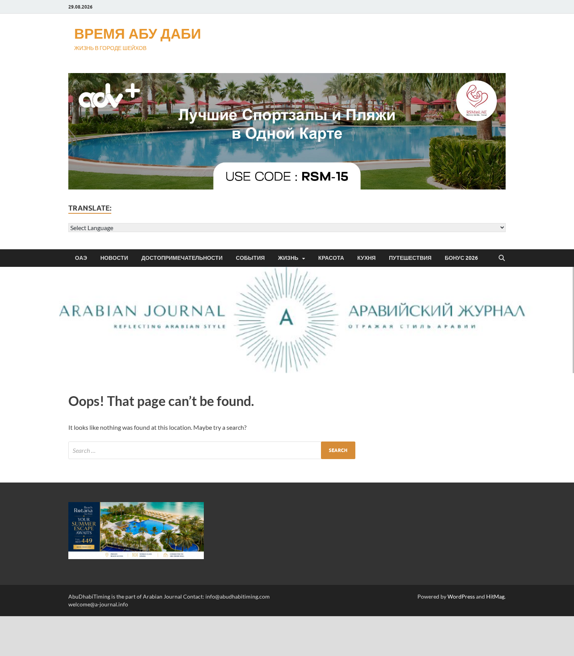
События (250, 258)
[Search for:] (211, 450)
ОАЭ (81, 258)
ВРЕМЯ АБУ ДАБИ (137, 33)
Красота (331, 258)
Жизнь (288, 258)
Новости (114, 258)
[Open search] (502, 258)
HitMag (495, 596)
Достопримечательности (182, 258)
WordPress (461, 596)
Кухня (366, 258)
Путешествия (410, 258)
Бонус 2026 (461, 258)
